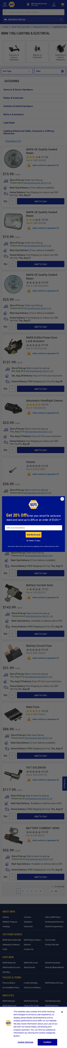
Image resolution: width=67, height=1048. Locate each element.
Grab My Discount (33, 535)
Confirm (47, 1042)
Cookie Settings (25, 1042)
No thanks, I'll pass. (33, 541)
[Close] (62, 1011)
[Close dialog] (62, 499)
